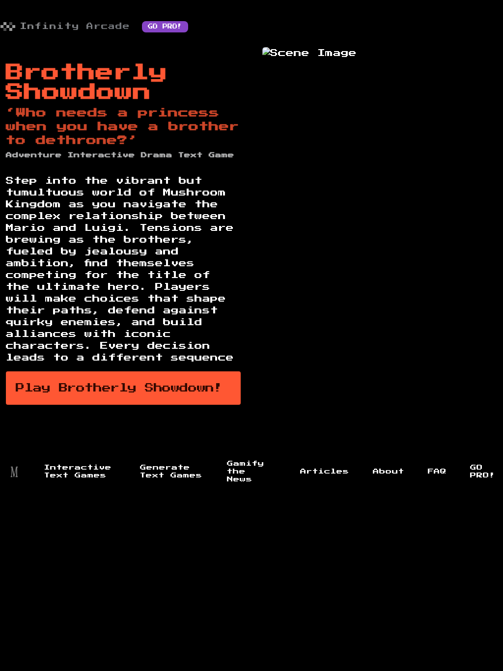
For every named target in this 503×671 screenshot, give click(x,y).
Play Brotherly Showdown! (119, 388)
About (388, 472)
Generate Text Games (171, 471)
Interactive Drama (120, 155)
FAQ (437, 472)
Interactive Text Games (78, 471)
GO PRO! (165, 26)
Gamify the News (245, 471)
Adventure (34, 155)
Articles (324, 472)
